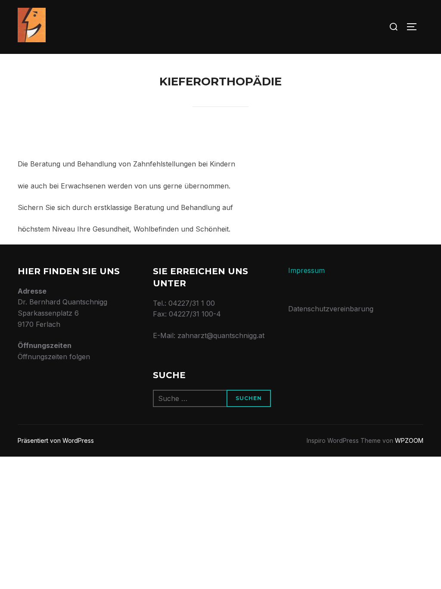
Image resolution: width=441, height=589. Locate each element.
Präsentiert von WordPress (56, 440)
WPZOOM (409, 440)
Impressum (306, 270)
